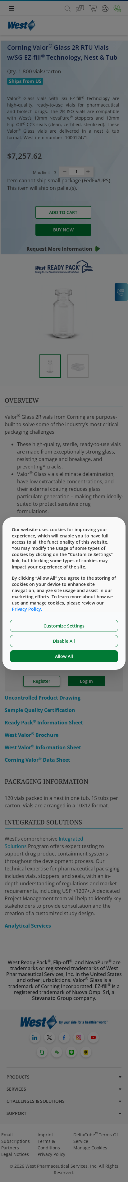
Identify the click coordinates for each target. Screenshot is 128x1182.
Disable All (64, 641)
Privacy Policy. (27, 609)
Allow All (64, 656)
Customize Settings (64, 626)
